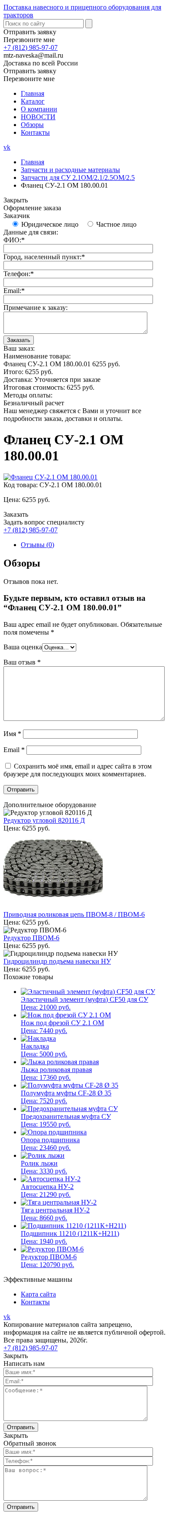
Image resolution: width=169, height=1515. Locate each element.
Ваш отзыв (22, 662)
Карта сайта (38, 1294)
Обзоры (32, 124)
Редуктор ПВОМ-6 (31, 938)
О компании (39, 109)
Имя (12, 733)
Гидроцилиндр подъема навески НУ (57, 961)
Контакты (35, 132)
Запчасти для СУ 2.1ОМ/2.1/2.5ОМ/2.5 (78, 177)
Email (14, 749)
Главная (32, 93)
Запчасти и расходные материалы (70, 169)
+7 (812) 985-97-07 (30, 47)
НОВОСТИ (38, 117)
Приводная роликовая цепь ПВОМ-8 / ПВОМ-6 (74, 914)
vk (6, 147)
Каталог (33, 101)
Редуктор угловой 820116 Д (44, 820)
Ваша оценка (22, 647)
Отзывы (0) (37, 544)
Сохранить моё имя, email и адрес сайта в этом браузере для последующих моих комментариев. (77, 770)
